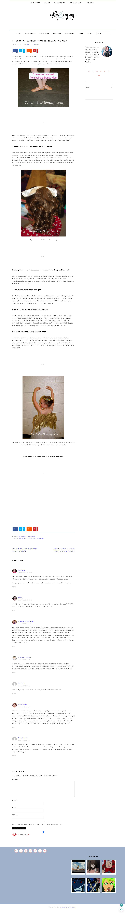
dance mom (24, 538)
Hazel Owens (22, 704)
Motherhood (32, 536)
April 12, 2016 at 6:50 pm (24, 740)
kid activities (31, 538)
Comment (16, 779)
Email (14, 807)
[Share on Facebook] (15, 51)
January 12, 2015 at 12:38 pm (25, 600)
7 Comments (36, 44)
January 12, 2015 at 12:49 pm (25, 623)
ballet (20, 538)
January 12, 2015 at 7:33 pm (25, 659)
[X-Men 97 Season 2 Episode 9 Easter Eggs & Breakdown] (108, 873)
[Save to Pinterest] (35, 51)
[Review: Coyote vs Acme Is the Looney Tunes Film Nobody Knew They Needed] (78, 873)
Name (14, 800)
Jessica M (21, 683)
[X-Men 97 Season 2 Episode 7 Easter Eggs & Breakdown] (93, 891)
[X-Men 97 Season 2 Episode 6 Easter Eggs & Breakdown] (108, 891)
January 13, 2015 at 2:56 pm (25, 685)
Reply (14, 586)
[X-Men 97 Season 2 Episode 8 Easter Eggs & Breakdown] (78, 891)
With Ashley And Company (62, 18)
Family (20, 536)
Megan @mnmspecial (24, 657)
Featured (24, 536)
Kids (28, 536)
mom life (36, 538)
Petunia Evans (22, 738)
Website (15, 814)
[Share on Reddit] (29, 51)
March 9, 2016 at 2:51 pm (24, 707)
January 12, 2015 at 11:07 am (25, 572)
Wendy (20, 597)
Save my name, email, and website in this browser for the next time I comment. (37, 824)
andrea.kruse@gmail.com (26, 621)
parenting (41, 538)
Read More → (89, 62)
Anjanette (21, 570)
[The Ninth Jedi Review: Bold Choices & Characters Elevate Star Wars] (93, 873)
